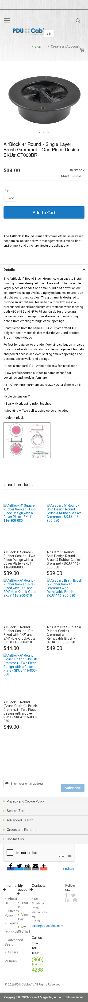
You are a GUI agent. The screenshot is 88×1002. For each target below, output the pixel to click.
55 (64, 868)
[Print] (27, 868)
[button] (40, 133)
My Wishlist (24, 929)
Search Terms (17, 811)
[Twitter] (19, 868)
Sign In (39, 46)
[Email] (35, 868)
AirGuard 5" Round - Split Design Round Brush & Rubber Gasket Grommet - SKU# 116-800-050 (64, 559)
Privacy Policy (12, 913)
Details (9, 270)
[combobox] (48, 33)
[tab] (44, 269)
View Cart (23, 917)
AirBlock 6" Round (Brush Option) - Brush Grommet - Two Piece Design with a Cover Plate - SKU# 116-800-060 (20, 711)
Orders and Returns (21, 830)
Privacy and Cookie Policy (26, 801)
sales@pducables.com (47, 925)
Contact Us (15, 839)
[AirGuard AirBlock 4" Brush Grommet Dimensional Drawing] (27, 424)
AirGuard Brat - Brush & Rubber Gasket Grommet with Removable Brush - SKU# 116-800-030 (64, 634)
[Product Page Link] (21, 547)
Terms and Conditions (13, 927)
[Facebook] (11, 868)
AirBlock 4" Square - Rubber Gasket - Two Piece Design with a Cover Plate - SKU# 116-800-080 (19, 559)
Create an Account (65, 46)
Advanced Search (20, 820)
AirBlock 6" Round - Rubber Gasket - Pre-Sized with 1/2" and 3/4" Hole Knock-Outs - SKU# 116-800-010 (21, 634)
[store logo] (33, 32)
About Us (11, 901)
